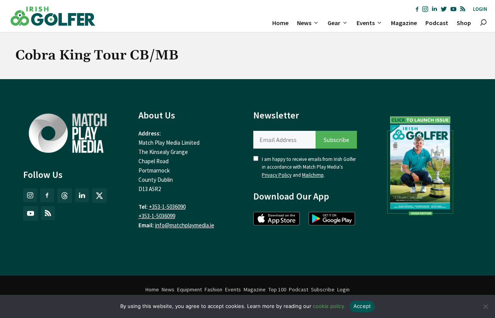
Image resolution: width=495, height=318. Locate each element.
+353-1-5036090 (167, 206)
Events (366, 23)
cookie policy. (329, 306)
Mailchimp (313, 175)
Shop (464, 23)
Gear (334, 23)
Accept (362, 306)
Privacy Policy (277, 175)
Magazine (404, 23)
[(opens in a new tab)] (420, 164)
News (304, 23)
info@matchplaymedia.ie (184, 225)
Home (280, 23)
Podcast (436, 23)
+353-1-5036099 (156, 216)
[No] (485, 306)
